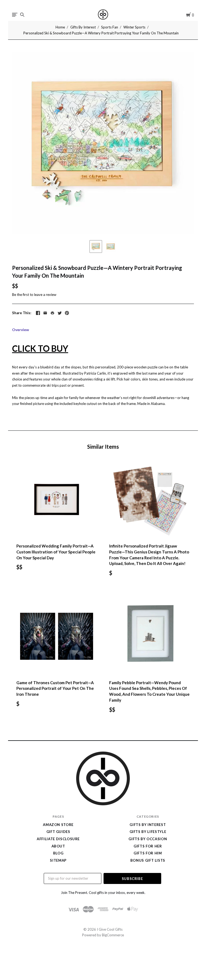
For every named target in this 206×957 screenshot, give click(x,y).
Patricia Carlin (95, 373)
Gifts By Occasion (147, 839)
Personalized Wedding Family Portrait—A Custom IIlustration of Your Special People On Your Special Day (55, 551)
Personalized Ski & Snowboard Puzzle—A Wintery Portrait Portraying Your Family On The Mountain (101, 33)
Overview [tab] (20, 329)
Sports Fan (109, 27)
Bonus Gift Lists (147, 860)
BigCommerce (113, 935)
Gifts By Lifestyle (148, 831)
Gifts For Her (148, 846)
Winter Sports (134, 27)
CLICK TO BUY (40, 348)
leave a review (45, 294)
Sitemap (58, 860)
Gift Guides (58, 831)
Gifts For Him (148, 853)
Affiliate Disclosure (58, 839)
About (58, 846)
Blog (58, 853)
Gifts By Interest (83, 27)
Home (60, 27)
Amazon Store (58, 824)
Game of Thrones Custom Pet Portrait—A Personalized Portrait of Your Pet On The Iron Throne (55, 688)
